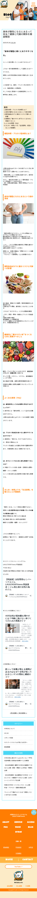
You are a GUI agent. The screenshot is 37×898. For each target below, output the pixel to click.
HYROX (18, 832)
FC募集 (28, 886)
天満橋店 (18, 853)
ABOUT (6, 822)
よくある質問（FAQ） (12, 123)
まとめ (13, 43)
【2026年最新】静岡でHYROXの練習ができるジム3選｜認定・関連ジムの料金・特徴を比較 (18, 767)
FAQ (6, 827)
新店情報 (7, 747)
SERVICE (18, 822)
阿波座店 (18, 847)
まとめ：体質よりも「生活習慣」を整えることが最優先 (18, 126)
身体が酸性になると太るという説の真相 (18, 112)
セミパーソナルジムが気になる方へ (15, 742)
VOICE (18, 827)
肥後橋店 (6, 847)
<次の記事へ (14, 713)
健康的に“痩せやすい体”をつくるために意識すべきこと (18, 120)
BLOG (30, 827)
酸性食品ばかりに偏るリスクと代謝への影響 (18, 115)
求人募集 (19, 886)
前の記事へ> (23, 713)
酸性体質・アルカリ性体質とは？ (16, 110)
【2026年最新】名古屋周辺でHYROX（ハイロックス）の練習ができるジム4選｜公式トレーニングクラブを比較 (18, 777)
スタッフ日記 (8, 738)
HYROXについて (9, 728)
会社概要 (10, 886)
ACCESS (30, 822)
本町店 (31, 847)
